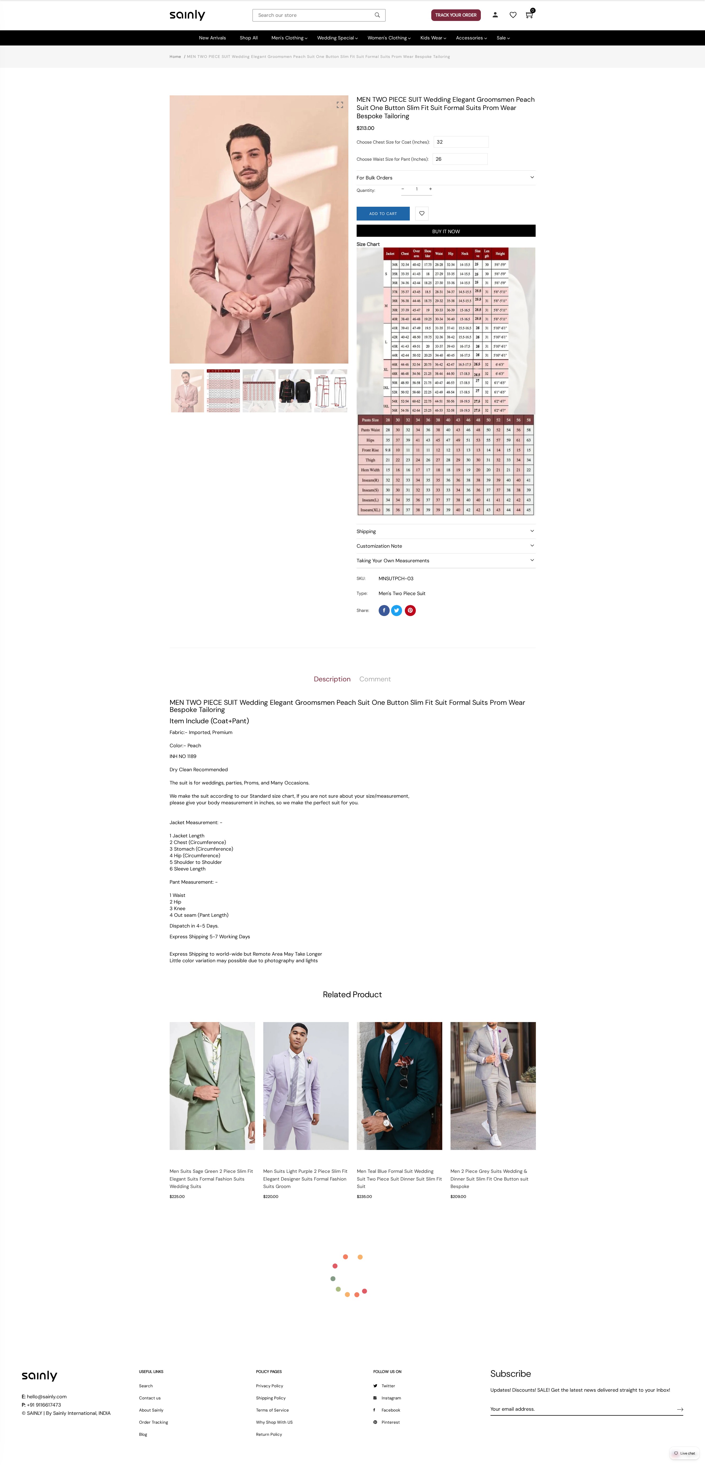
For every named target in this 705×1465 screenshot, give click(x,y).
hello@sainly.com (47, 1396)
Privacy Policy (269, 1386)
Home (175, 56)
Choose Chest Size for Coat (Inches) (393, 142)
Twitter (388, 1386)
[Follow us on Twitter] (396, 610)
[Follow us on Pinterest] (410, 610)
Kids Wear (431, 38)
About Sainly (151, 1410)
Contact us (150, 1398)
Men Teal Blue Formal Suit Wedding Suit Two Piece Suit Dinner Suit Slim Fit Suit (399, 1178)
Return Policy (269, 1434)
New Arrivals (212, 38)
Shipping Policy (271, 1398)
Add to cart (383, 213)
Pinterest (391, 1422)
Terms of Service (272, 1410)
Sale (501, 38)
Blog (143, 1434)
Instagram (391, 1398)
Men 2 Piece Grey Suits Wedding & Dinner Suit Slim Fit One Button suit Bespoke (489, 1178)
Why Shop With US (274, 1422)
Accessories (469, 38)
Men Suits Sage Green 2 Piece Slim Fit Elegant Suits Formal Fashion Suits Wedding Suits (211, 1178)
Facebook (391, 1410)
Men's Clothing (287, 38)
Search (146, 1386)
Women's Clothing (387, 38)
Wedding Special (335, 38)
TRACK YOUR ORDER (456, 15)
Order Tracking (153, 1422)
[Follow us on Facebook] (384, 610)
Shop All (249, 38)
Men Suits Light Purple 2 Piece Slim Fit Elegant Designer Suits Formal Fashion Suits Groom (305, 1178)
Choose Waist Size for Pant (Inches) (392, 159)
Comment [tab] (375, 679)
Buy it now (446, 231)
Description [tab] (332, 679)
